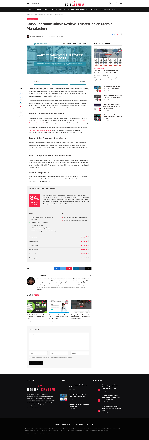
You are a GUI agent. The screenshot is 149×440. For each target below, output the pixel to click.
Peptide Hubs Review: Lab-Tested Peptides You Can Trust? (36, 316)
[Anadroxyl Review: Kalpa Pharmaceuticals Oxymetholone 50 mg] (96, 387)
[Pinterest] (20, 106)
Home (29, 9)
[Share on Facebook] (112, 34)
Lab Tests (93, 9)
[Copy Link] (20, 115)
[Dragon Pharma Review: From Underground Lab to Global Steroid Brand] (81, 306)
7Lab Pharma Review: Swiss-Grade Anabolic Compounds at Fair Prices (58, 316)
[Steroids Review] (74, 3)
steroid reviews (49, 396)
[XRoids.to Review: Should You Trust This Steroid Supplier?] (97, 97)
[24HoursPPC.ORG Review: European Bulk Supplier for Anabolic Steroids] (97, 107)
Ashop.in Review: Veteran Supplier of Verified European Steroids (112, 116)
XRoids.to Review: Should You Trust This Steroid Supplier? (112, 96)
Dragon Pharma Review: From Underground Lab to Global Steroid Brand (81, 316)
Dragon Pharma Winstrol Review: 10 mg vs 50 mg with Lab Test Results (111, 397)
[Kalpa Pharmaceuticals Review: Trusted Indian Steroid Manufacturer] (59, 63)
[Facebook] (20, 93)
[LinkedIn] (20, 102)
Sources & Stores (40, 9)
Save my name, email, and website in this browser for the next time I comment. (51, 357)
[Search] (107, 3)
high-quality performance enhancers (40, 130)
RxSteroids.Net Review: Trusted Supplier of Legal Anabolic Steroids (107, 72)
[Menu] (28, 3)
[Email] (20, 111)
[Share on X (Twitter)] (115, 34)
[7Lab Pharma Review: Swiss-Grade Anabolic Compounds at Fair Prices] (59, 306)
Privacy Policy (78, 424)
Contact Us (89, 424)
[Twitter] (20, 97)
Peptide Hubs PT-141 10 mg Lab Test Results (79, 405)
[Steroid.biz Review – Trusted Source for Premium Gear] (97, 88)
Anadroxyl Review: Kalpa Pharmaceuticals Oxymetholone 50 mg (110, 386)
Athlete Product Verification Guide (78, 386)
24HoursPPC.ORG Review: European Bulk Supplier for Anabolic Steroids (111, 106)
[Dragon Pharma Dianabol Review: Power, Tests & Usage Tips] (96, 408)
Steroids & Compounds (76, 9)
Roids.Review (36, 434)
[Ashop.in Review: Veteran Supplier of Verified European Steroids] (97, 117)
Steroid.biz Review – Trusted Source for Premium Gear (112, 87)
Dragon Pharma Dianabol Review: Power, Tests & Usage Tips (111, 408)
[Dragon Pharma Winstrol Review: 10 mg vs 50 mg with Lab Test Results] (96, 398)
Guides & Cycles (107, 9)
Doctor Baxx (35, 36)
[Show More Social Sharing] (121, 34)
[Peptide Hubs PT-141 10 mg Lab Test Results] (63, 407)
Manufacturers (57, 9)
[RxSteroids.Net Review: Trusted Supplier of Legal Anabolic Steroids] (108, 57)
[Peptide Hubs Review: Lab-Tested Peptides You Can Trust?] (37, 306)
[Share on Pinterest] (117, 34)
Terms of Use (66, 424)
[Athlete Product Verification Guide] (63, 387)
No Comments (51, 36)
